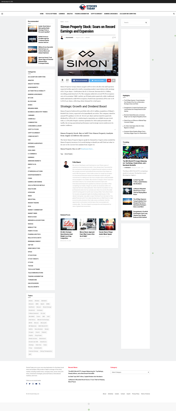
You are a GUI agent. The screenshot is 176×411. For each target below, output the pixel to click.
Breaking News (33, 108)
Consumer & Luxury (35, 126)
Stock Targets (33, 259)
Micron (36, 322)
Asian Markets (33, 87)
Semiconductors (34, 248)
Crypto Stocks (33, 129)
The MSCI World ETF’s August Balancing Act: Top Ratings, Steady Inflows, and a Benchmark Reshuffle (135, 163)
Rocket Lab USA (33, 341)
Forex (30, 178)
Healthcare (32, 189)
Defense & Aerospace (35, 143)
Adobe (31, 300)
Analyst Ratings (33, 84)
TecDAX (30, 266)
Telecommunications (35, 273)
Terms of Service (145, 394)
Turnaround (32, 280)
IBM (44, 316)
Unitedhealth (38, 348)
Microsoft (43, 322)
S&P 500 (30, 245)
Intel (48, 316)
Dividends (31, 147)
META (30, 322)
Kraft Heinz (32, 319)
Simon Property (68, 154)
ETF (29, 168)
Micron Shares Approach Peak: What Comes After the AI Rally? (87, 234)
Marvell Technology (43, 319)
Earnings (62, 14)
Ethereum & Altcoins (35, 171)
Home (42, 14)
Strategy (31, 345)
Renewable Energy (34, 241)
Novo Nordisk (39, 329)
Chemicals (31, 119)
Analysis (70, 14)
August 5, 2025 (80, 37)
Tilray (30, 348)
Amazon (31, 304)
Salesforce (43, 341)
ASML (48, 304)
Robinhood (42, 338)
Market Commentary (35, 210)
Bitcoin (30, 98)
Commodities (32, 122)
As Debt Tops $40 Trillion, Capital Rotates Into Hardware (140, 182)
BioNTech (31, 307)
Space (30, 252)
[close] (89, 404)
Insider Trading (33, 203)
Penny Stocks (33, 231)
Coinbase (39, 310)
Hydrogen (31, 192)
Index (30, 196)
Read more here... (87, 149)
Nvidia (46, 329)
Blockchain (32, 101)
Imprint (128, 394)
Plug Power (38, 335)
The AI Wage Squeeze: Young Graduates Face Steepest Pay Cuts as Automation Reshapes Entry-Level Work (134, 102)
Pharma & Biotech (34, 234)
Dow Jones (31, 150)
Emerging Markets (34, 161)
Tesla (45, 345)
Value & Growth (33, 287)
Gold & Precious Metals (36, 185)
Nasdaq (30, 224)
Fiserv (38, 316)
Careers (117, 394)
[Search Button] (146, 22)
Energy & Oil (32, 164)
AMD (37, 304)
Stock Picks (32, 255)
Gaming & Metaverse (35, 182)
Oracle (38, 332)
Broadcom (32, 310)
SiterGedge (127, 167)
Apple (42, 304)
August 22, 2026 (136, 167)
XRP (30, 354)
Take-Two (38, 345)
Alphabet (44, 300)
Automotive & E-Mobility (36, 91)
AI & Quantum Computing (128, 14)
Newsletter (32, 227)
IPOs (29, 206)
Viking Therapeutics (46, 351)
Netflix (31, 329)
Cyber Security (33, 136)
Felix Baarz (69, 37)
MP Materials (32, 326)
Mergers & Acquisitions (36, 220)
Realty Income (33, 338)
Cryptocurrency (96, 14)
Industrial (32, 199)
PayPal (31, 335)
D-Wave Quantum (33, 313)
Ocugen (31, 332)
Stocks (66, 21)
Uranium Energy (33, 351)
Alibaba (37, 300)
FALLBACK (31, 316)
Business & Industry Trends (37, 112)
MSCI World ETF (43, 326)
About (104, 394)
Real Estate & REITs (34, 238)
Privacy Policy (135, 394)
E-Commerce (32, 154)
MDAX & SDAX (32, 217)
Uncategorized (33, 283)
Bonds (30, 105)
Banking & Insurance (111, 14)
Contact (123, 394)
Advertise (110, 394)
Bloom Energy (47, 307)
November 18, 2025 (66, 240)
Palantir (44, 332)
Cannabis (31, 115)
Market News (32, 213)
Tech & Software (51, 14)
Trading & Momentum (82, 14)
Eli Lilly (43, 313)
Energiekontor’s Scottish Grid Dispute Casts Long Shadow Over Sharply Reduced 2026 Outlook (135, 109)
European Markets (34, 175)
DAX (29, 140)
